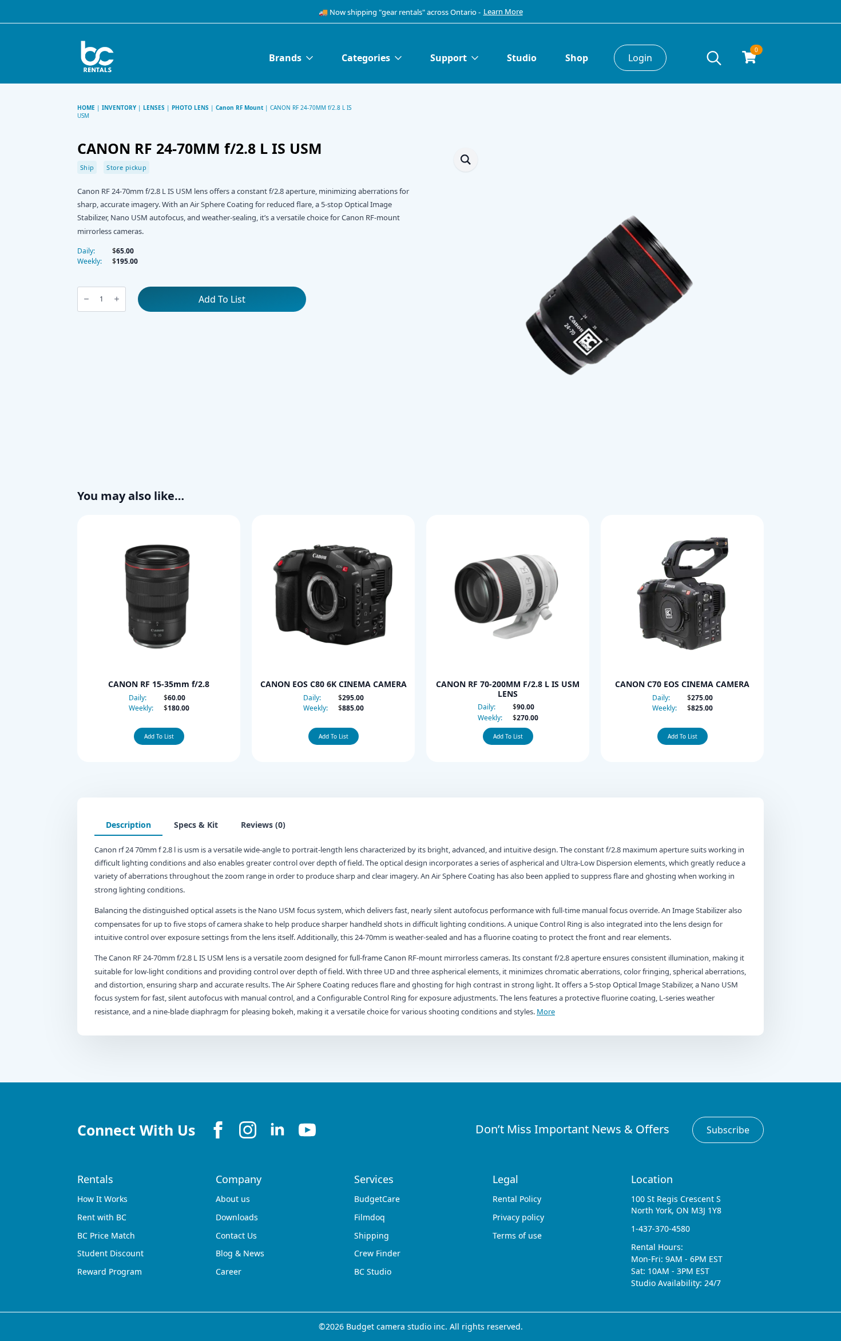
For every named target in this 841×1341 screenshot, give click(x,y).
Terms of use (517, 1235)
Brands (285, 57)
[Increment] (116, 299)
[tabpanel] (420, 927)
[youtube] (307, 1129)
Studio (522, 57)
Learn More (503, 11)
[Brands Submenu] (313, 57)
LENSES (154, 108)
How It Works (102, 1198)
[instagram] (247, 1129)
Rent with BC (101, 1217)
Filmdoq (369, 1217)
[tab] (128, 825)
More (546, 1011)
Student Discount (110, 1253)
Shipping (371, 1235)
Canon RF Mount (239, 108)
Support (448, 57)
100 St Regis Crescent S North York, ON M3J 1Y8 (676, 1204)
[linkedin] (277, 1129)
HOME (86, 108)
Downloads (237, 1217)
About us (233, 1198)
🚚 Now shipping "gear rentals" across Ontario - (400, 12)
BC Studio (372, 1271)
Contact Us (236, 1235)
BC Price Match (106, 1235)
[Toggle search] (714, 58)
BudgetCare (377, 1198)
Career (228, 1271)
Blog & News (240, 1253)
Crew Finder (377, 1253)
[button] (466, 160)
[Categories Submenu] (401, 57)
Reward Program (109, 1271)
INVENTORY (119, 108)
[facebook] (218, 1129)
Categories (366, 57)
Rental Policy (517, 1198)
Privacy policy (518, 1217)
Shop (576, 57)
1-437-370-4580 (660, 1228)
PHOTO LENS (190, 108)
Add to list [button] (159, 736)
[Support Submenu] (478, 57)
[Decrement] (86, 299)
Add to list (222, 299)
